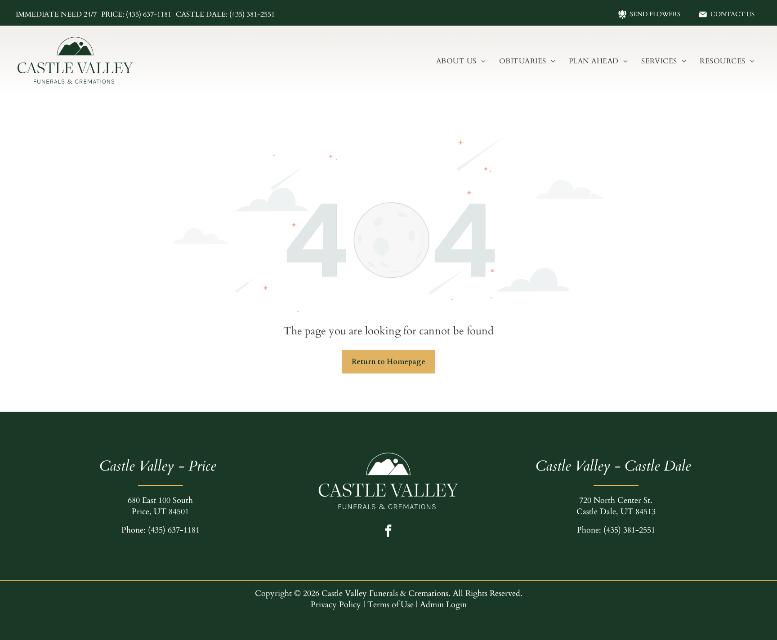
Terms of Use (390, 604)
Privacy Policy (336, 604)
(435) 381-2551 (629, 530)
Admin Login (443, 604)
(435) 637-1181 (174, 530)
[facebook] (388, 532)
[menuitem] (460, 61)
